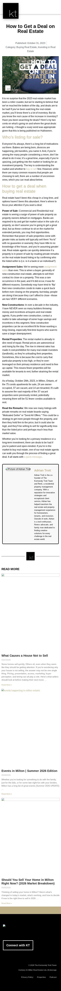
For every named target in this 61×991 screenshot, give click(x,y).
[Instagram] (35, 910)
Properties (41, 977)
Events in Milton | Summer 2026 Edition (29, 770)
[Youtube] (25, 910)
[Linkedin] (30, 910)
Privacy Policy (27, 977)
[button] (54, 9)
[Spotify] (44, 910)
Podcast (53, 977)
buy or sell (31, 169)
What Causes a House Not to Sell (24, 655)
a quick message (33, 457)
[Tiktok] (39, 910)
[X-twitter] (21, 910)
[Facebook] (16, 910)
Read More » (6, 685)
